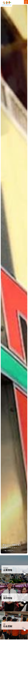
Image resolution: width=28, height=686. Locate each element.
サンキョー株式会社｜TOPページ (7, 3)
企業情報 (7, 570)
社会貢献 (7, 626)
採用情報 (7, 598)
